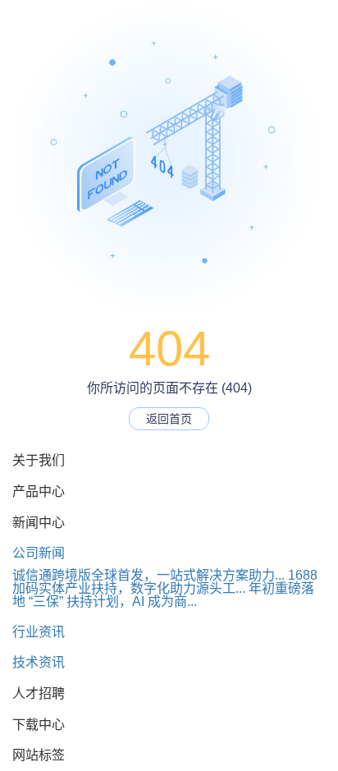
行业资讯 (38, 632)
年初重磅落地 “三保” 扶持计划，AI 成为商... (163, 594)
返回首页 (169, 418)
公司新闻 (38, 553)
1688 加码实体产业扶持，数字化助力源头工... (164, 581)
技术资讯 (38, 662)
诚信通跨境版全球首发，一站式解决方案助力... (148, 575)
